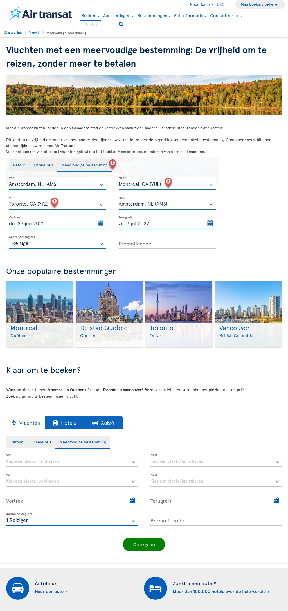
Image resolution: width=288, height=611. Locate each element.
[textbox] (72, 460)
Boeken (89, 16)
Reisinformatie (188, 15)
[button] (25, 422)
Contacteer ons (226, 15)
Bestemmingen (152, 15)
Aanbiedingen (117, 15)
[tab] (16, 442)
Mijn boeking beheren (260, 4)
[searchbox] (104, 25)
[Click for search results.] (122, 25)
